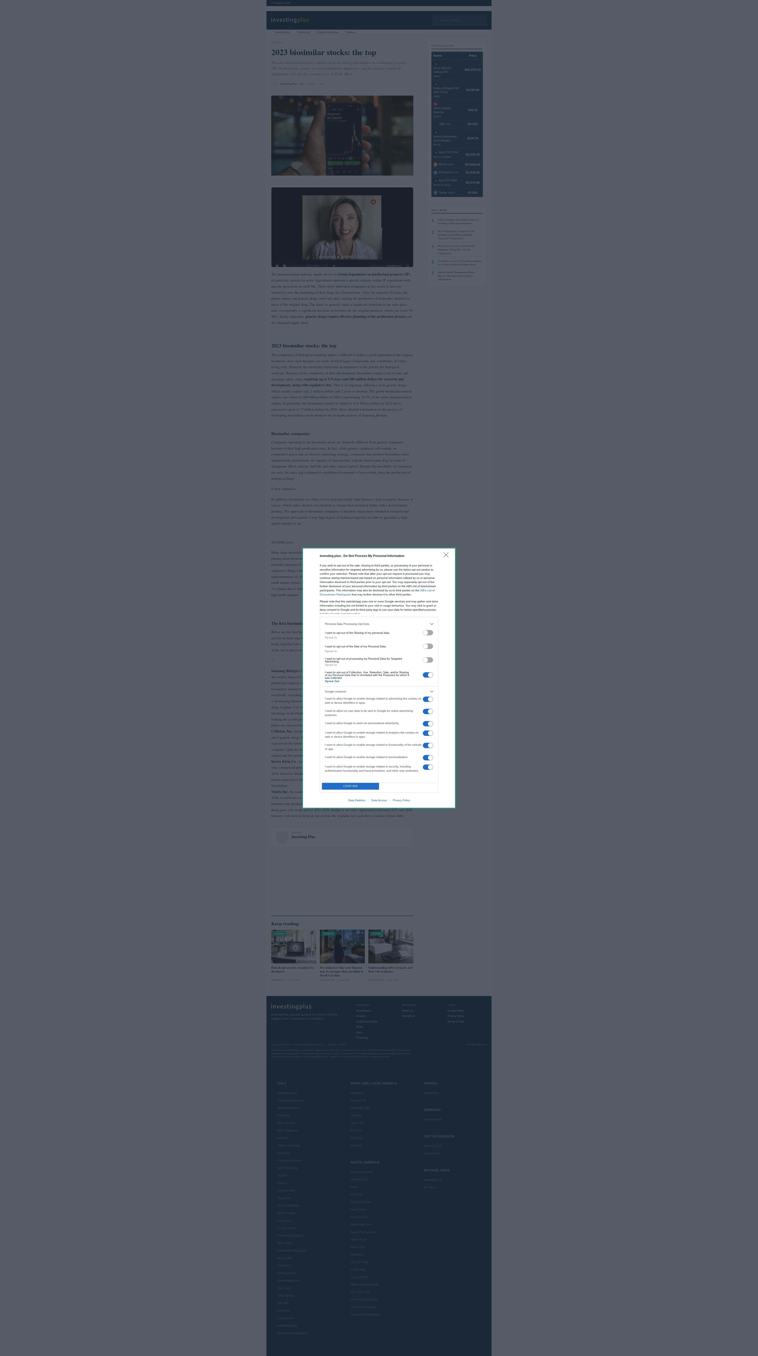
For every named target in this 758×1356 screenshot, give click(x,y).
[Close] (447, 556)
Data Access (379, 800)
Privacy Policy (401, 800)
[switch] (428, 632)
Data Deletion (356, 800)
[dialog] (379, 678)
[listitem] (379, 624)
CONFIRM (350, 786)
